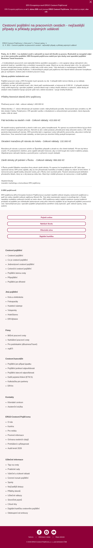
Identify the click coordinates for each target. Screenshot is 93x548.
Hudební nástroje (15, 306)
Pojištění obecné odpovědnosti (21, 373)
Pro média (12, 431)
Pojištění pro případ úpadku (19, 364)
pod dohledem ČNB (60, 542)
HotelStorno (13, 315)
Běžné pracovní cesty (17, 336)
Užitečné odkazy (15, 495)
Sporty (10, 482)
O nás (10, 422)
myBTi (10, 349)
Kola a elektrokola (15, 297)
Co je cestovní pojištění (18, 260)
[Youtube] (53, 532)
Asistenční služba (15, 407)
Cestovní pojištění (15, 256)
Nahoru (30, 537)
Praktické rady (14, 469)
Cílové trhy (12, 504)
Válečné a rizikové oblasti (19, 474)
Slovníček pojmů (15, 500)
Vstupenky (12, 310)
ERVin (10, 386)
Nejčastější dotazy (15, 487)
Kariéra (11, 426)
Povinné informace (16, 435)
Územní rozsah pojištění (18, 478)
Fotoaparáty (13, 301)
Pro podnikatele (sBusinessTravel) (22, 344)
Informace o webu (44, 537)
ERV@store (13, 319)
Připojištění (12, 277)
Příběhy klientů (14, 491)
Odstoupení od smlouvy (18, 513)
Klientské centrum (15, 402)
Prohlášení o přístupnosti (18, 444)
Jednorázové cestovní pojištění (21, 264)
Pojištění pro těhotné (16, 282)
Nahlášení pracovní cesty (18, 340)
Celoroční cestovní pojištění (19, 269)
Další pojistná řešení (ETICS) (20, 377)
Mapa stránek (60, 537)
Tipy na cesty (13, 465)
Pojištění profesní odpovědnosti (21, 368)
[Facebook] (39, 532)
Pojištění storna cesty (17, 273)
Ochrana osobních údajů (18, 440)
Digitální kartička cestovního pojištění (23, 509)
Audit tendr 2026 (15, 448)
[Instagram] (46, 532)
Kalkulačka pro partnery (18, 381)
